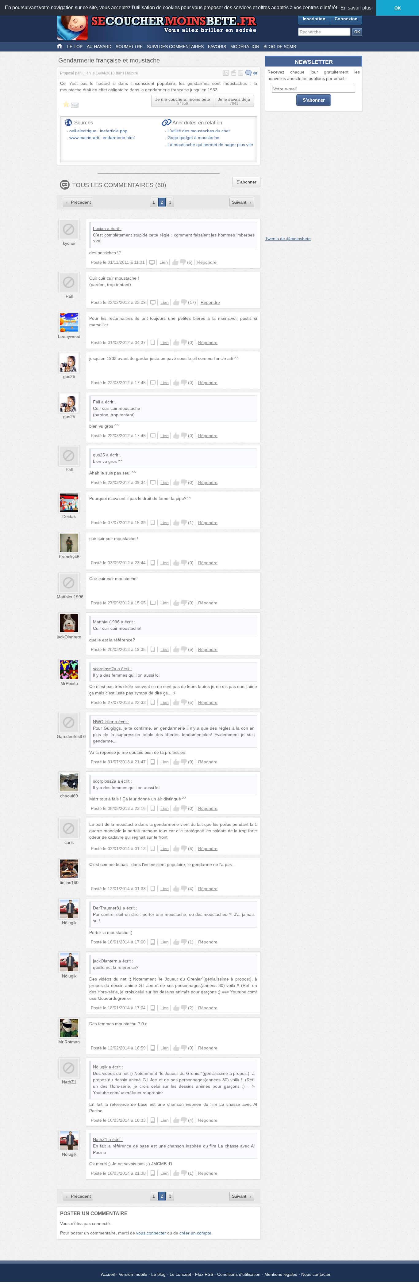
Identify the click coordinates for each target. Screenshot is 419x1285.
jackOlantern (69, 636)
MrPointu (69, 683)
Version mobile (133, 1274)
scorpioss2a (104, 668)
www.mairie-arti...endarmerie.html (102, 137)
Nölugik (69, 922)
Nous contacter (316, 1274)
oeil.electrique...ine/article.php (98, 130)
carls (69, 842)
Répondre (207, 262)
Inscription (314, 18)
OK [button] (397, 8)
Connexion (346, 18)
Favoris (217, 46)
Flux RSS (204, 1274)
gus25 (69, 376)
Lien (164, 262)
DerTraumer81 (107, 907)
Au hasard (99, 46)
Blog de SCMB (279, 46)
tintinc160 (69, 882)
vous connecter (151, 1232)
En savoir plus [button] (355, 7)
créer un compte (195, 1232)
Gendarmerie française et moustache (109, 60)
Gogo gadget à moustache (193, 137)
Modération (244, 46)
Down (183, 262)
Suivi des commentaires (175, 46)
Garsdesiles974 (72, 736)
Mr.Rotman (69, 1041)
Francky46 (69, 556)
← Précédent (78, 202)
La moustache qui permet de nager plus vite (210, 144)
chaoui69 (69, 795)
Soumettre (129, 46)
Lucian (99, 228)
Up (175, 262)
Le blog (158, 1274)
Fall (69, 296)
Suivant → (242, 202)
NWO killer (103, 721)
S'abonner (246, 182)
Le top (75, 46)
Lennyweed (69, 336)
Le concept (180, 1274)
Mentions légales (280, 1274)
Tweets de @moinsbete (288, 238)
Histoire (131, 73)
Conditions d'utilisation (238, 1274)
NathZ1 (69, 1081)
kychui (69, 243)
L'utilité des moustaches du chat (198, 130)
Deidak (69, 516)
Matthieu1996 (70, 596)
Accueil (108, 1274)
